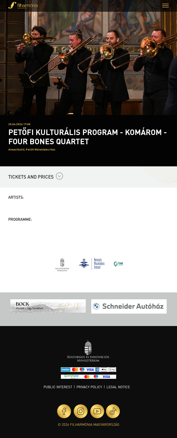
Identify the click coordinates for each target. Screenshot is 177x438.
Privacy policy (89, 387)
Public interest (58, 387)
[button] (165, 6)
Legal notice (118, 387)
